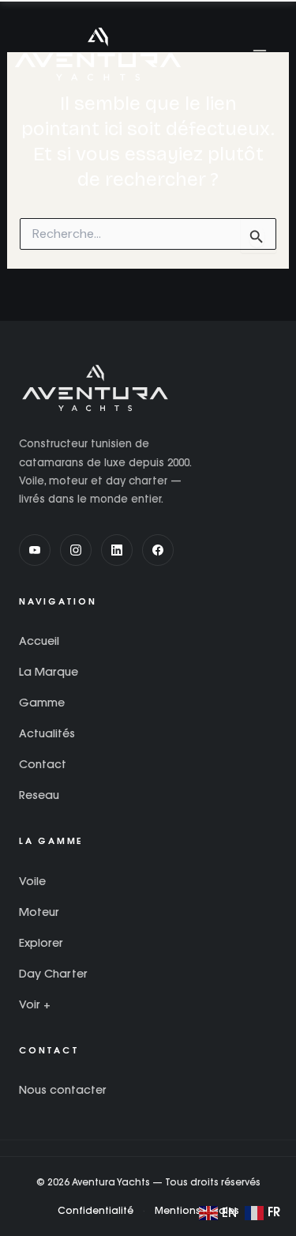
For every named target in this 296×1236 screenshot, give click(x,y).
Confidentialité (95, 1210)
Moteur (39, 912)
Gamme (42, 702)
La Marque (48, 672)
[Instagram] (76, 550)
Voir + (35, 1004)
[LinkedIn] (117, 550)
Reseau (39, 795)
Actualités (47, 733)
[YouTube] (35, 550)
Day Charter (53, 974)
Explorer (41, 943)
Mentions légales (197, 1210)
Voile (32, 881)
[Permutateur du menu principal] (259, 54)
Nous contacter (63, 1090)
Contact (42, 764)
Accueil (39, 641)
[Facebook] (158, 550)
